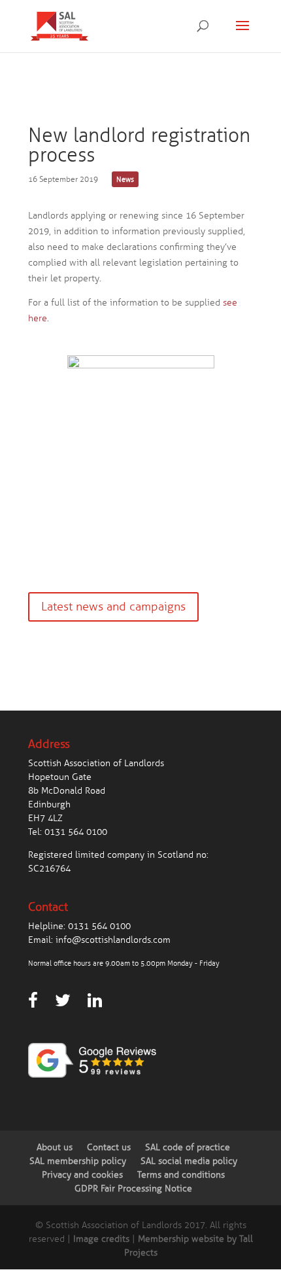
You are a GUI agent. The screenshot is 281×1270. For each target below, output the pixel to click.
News (125, 179)
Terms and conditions (181, 1174)
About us (55, 1147)
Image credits (101, 1238)
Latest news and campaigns (113, 606)
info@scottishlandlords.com (113, 939)
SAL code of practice (187, 1147)
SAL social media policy (188, 1161)
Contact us (109, 1147)
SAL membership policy (77, 1161)
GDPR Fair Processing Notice (133, 1188)
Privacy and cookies (82, 1174)
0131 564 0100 (75, 832)
